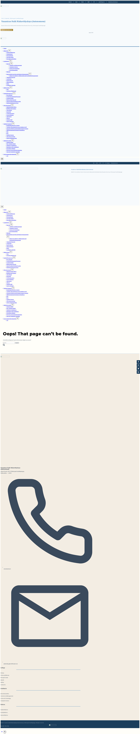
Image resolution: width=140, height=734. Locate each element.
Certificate (8, 79)
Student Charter (10, 135)
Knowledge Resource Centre (13, 125)
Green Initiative (10, 115)
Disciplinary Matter (10, 148)
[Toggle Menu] (2, 159)
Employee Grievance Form (12, 103)
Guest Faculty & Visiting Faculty (13, 101)
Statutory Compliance (11, 145)
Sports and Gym (10, 121)
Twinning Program (10, 77)
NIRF (89, 2)
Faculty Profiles (10, 98)
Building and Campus (11, 108)
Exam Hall (8, 111)
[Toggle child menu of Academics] (10, 61)
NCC (7, 133)
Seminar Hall (9, 119)
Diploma (8, 71)
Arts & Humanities (13, 70)
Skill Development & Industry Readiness (15, 130)
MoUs (7, 83)
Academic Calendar (10, 85)
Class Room (9, 110)
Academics (6, 61)
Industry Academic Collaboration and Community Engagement (23, 75)
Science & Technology (14, 68)
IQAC (76, 2)
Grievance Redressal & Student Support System (17, 128)
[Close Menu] (2, 207)
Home (5, 48)
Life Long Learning (10, 136)
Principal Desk (9, 55)
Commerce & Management (15, 65)
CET (7, 156)
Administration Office (11, 107)
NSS (7, 131)
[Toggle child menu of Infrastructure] (12, 105)
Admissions (6, 87)
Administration (7, 140)
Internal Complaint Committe (13, 151)
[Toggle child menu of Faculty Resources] (14, 93)
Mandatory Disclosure (113, 2)
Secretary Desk (9, 57)
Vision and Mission (10, 52)
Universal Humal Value (11, 138)
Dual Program (9, 80)
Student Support (8, 123)
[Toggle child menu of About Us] (9, 50)
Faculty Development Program (13, 96)
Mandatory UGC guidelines (12, 147)
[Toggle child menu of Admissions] (10, 87)
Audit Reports (102, 2)
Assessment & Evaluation (10, 154)
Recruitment (9, 95)
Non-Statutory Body (11, 143)
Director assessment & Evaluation (14, 150)
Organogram (9, 54)
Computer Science (13, 67)
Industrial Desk (9, 82)
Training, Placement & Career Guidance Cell (16, 127)
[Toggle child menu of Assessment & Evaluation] (17, 154)
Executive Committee (11, 58)
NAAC (82, 2)
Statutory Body (9, 142)
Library (8, 118)
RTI (94, 2)
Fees (7, 89)
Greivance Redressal (11, 91)
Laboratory (9, 116)
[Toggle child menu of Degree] (11, 63)
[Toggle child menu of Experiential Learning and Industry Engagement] (29, 74)
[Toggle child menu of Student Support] (13, 123)
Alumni (70, 2)
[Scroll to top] (2, 732)
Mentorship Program (11, 99)
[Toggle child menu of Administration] (12, 140)
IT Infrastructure (10, 113)
